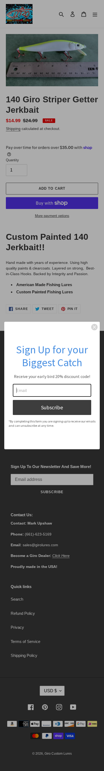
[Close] (94, 327)
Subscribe (52, 407)
